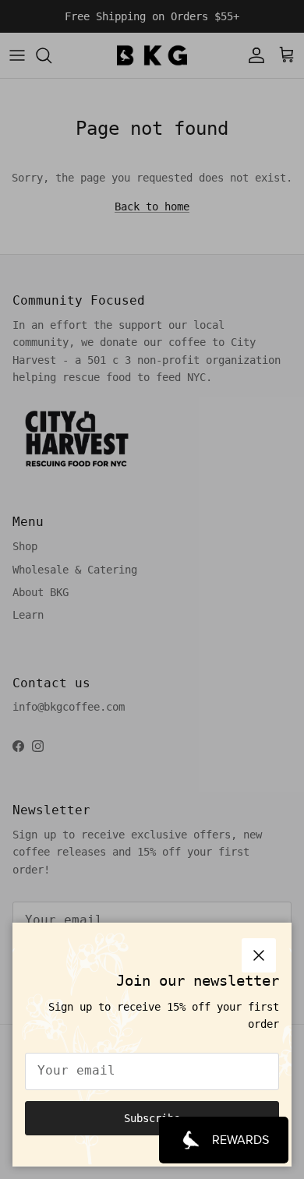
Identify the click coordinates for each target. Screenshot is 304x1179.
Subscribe (152, 1118)
